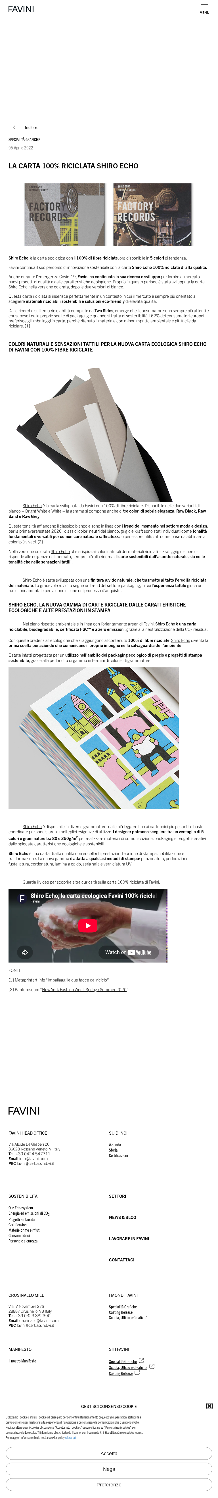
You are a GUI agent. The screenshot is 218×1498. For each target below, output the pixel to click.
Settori (117, 1196)
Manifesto (20, 1349)
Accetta (109, 1453)
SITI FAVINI (119, 1349)
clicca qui (70, 1437)
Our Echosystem (21, 1207)
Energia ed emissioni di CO (29, 1213)
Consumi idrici (19, 1235)
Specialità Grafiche (24, 139)
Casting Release (121, 1312)
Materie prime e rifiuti (24, 1230)
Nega (109, 1469)
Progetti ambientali (22, 1219)
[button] (209, 1406)
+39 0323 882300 (33, 1315)
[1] (27, 325)
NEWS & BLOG (122, 1217)
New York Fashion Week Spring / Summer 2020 (84, 989)
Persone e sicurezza (23, 1240)
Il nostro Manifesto (22, 1360)
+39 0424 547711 (33, 1153)
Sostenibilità (23, 1196)
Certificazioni (118, 1155)
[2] (40, 541)
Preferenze (109, 1485)
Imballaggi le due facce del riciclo (77, 979)
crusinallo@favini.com (39, 1320)
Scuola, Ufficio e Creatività (128, 1317)
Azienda (115, 1144)
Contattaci (121, 1259)
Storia (113, 1149)
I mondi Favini (123, 1295)
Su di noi (118, 1132)
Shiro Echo (32, 505)
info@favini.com (33, 1158)
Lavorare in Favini (129, 1238)
